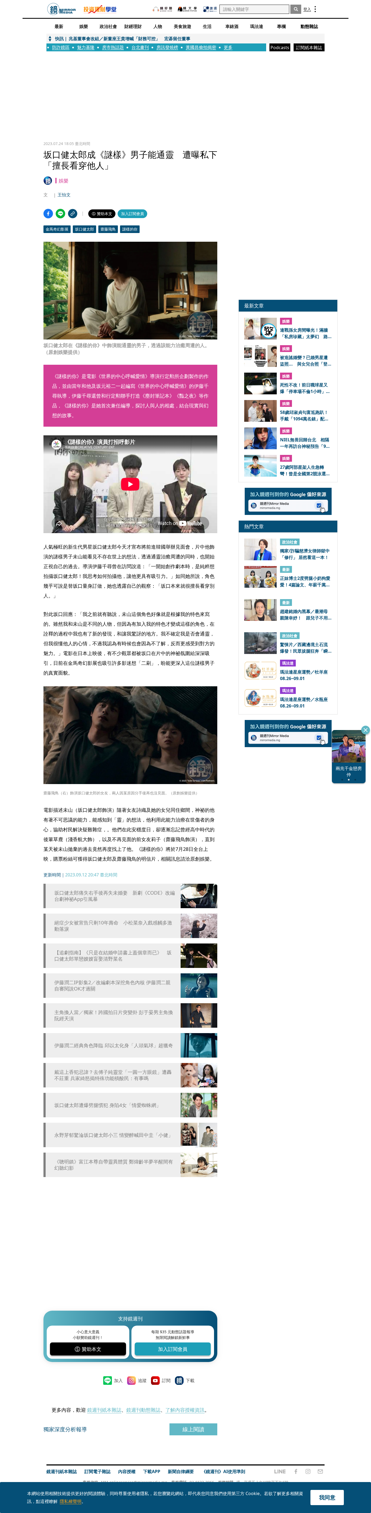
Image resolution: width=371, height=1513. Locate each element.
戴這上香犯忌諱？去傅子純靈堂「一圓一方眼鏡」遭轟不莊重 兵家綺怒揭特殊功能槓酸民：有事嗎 (113, 1075)
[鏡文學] (188, 9)
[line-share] (60, 213)
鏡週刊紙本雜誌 (104, 1410)
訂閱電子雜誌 (97, 1471)
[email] (320, 1471)
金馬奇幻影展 (57, 229)
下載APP (151, 1471)
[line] (280, 1471)
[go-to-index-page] (61, 9)
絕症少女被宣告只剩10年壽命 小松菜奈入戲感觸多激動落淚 (113, 926)
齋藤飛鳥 (108, 229)
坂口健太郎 (84, 229)
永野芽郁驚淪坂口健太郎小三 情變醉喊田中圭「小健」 (113, 1135)
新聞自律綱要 (181, 1471)
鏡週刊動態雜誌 (143, 1410)
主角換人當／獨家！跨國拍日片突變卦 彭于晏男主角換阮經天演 (113, 1015)
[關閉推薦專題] (365, 730)
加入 (118, 1380)
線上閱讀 (193, 1429)
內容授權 (127, 1471)
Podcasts (280, 48)
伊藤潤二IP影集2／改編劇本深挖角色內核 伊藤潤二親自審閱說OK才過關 (112, 985)
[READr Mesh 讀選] (210, 9)
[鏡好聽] (162, 9)
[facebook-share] (48, 213)
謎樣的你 (129, 229)
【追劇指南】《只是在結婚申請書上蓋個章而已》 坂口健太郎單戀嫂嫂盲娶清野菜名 (113, 955)
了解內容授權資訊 (185, 1410)
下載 (190, 1380)
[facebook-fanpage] (295, 1471)
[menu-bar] (315, 9)
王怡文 (64, 195)
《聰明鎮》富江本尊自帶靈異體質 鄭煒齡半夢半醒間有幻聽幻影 (113, 1165)
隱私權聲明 (70, 1501)
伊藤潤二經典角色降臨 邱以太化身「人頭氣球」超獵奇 (113, 1045)
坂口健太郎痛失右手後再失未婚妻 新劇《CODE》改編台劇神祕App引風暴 (114, 896)
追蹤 (142, 1380)
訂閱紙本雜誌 (309, 48)
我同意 (327, 1497)
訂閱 (166, 1380)
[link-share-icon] (72, 213)
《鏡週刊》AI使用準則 (223, 1471)
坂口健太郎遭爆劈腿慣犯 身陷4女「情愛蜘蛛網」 (107, 1105)
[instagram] (308, 1471)
